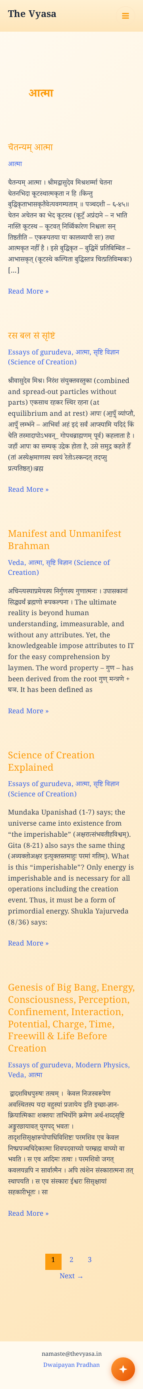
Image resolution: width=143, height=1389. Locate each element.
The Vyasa (32, 15)
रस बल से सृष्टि (31, 337)
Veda (16, 564)
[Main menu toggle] (125, 15)
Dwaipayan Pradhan (71, 1365)
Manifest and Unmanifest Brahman (64, 541)
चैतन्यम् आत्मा (30, 149)
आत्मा (15, 165)
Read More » (28, 292)
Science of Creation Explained (51, 763)
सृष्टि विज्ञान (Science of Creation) (63, 358)
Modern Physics (101, 1066)
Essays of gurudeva (40, 353)
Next (72, 1277)
